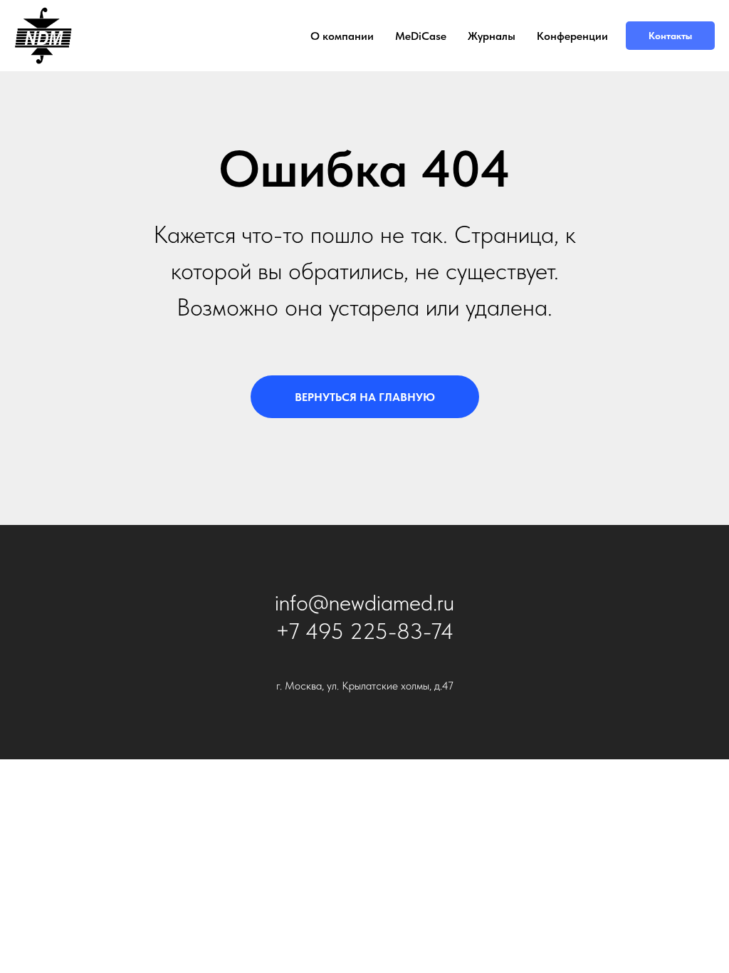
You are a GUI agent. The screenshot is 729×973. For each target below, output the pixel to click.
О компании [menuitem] (342, 36)
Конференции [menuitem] (572, 36)
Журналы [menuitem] (491, 36)
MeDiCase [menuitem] (420, 36)
